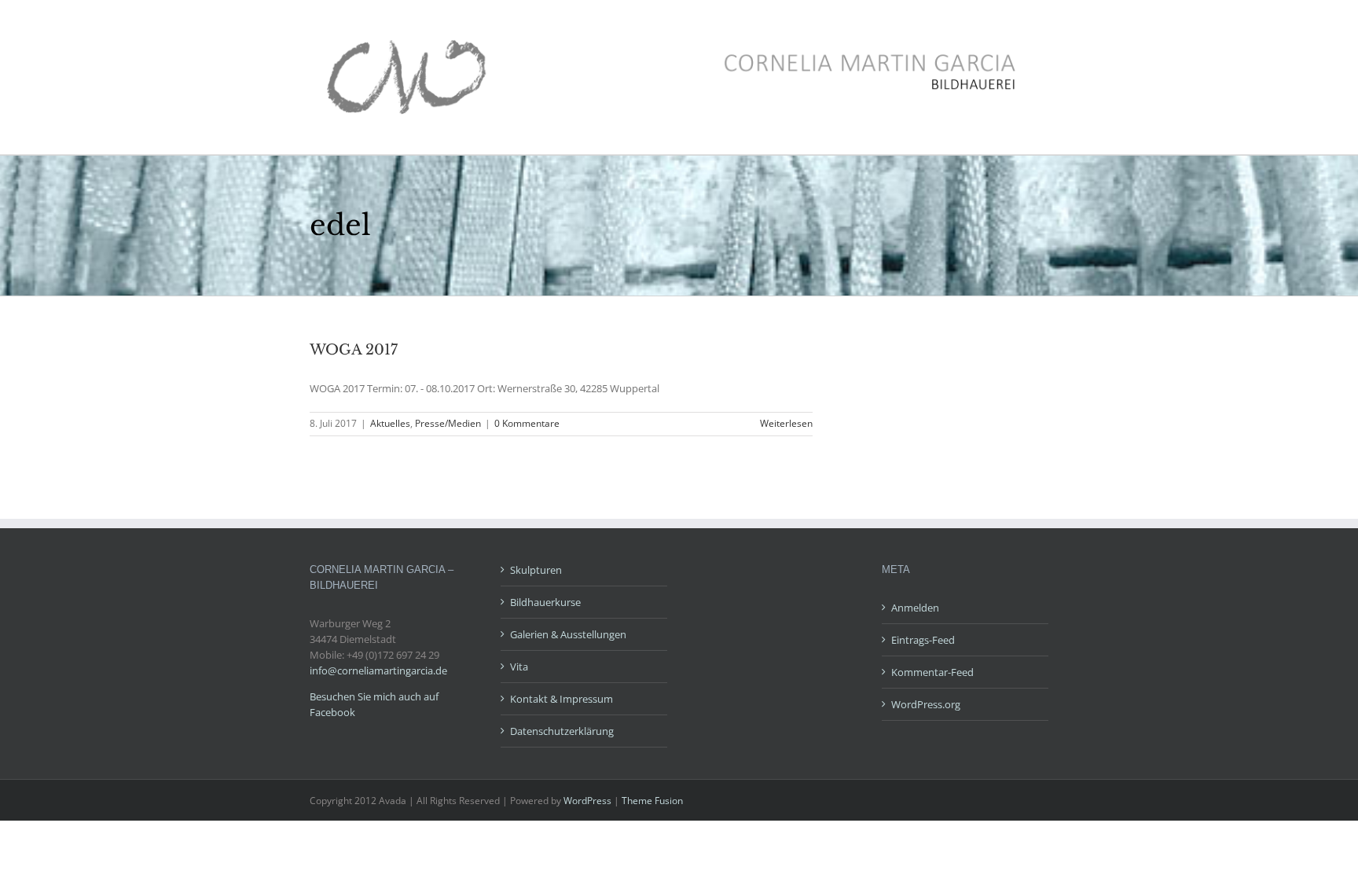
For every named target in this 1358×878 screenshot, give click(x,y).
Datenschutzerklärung (562, 731)
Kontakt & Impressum (561, 699)
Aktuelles (390, 423)
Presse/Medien (448, 423)
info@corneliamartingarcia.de (378, 670)
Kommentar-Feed (932, 672)
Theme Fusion (652, 800)
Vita (519, 666)
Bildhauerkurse (545, 602)
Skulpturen (536, 570)
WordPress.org (925, 704)
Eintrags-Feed (923, 640)
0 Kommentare (527, 423)
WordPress (587, 800)
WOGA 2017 (354, 349)
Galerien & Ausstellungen (568, 634)
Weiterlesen (786, 423)
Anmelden (915, 608)
